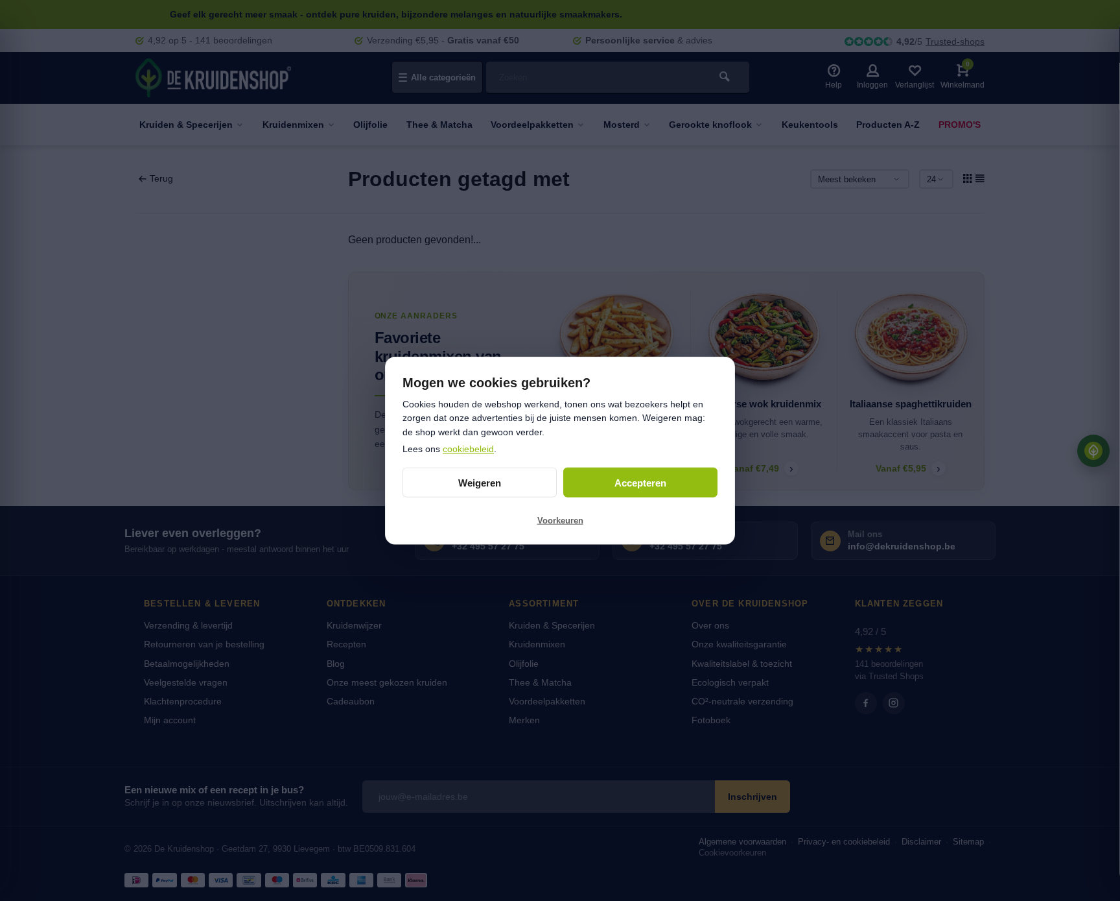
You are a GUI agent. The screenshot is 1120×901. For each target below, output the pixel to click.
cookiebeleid (468, 448)
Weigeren (479, 482)
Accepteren (640, 482)
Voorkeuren (560, 520)
